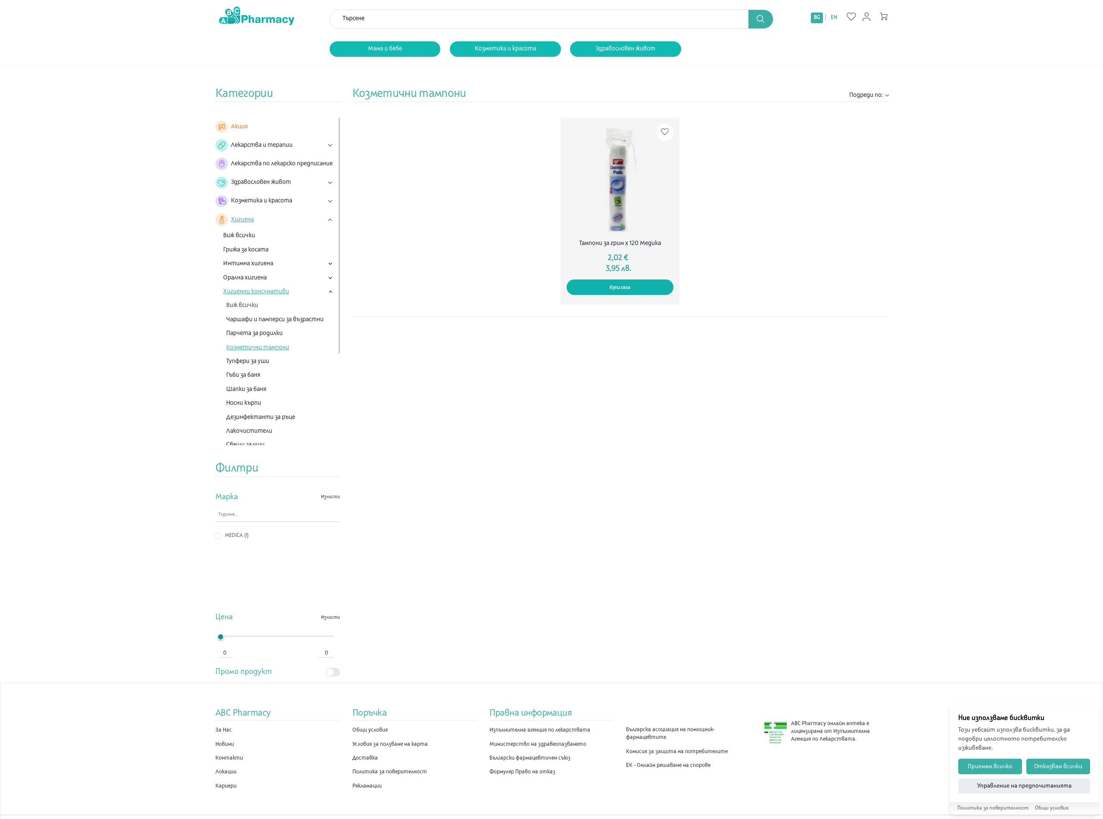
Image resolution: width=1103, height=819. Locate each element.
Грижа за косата (245, 250)
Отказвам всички (1058, 766)
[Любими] (851, 17)
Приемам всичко (990, 766)
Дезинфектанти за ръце (260, 417)
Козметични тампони (257, 347)
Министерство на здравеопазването (537, 744)
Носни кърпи (243, 403)
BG (817, 17)
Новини (224, 744)
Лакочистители (249, 431)
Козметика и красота (505, 49)
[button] (760, 19)
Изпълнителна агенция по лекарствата (539, 730)
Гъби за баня (243, 375)
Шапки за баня (246, 389)
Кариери (226, 786)
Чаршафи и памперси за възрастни (275, 319)
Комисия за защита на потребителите (677, 751)
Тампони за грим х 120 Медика (620, 243)
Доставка (365, 758)
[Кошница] (884, 16)
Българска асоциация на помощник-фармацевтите (670, 733)
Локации (226, 772)
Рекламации (367, 786)
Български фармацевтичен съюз (529, 758)
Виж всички (239, 236)
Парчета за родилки (254, 333)
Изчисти (330, 497)
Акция (239, 127)
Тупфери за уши (247, 361)
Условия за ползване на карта (390, 744)
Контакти (229, 758)
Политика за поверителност (389, 772)
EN (834, 17)
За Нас (223, 730)
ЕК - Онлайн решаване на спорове (668, 765)
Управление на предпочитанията (1024, 786)
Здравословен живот (625, 49)
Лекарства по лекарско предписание (282, 164)
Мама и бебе (385, 49)
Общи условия (370, 730)
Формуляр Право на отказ (522, 772)
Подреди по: (866, 95)
